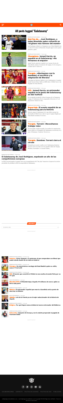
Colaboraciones (8, 391)
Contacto (19, 391)
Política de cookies (31, 391)
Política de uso (45, 391)
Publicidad (57, 391)
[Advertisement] (31, 11)
